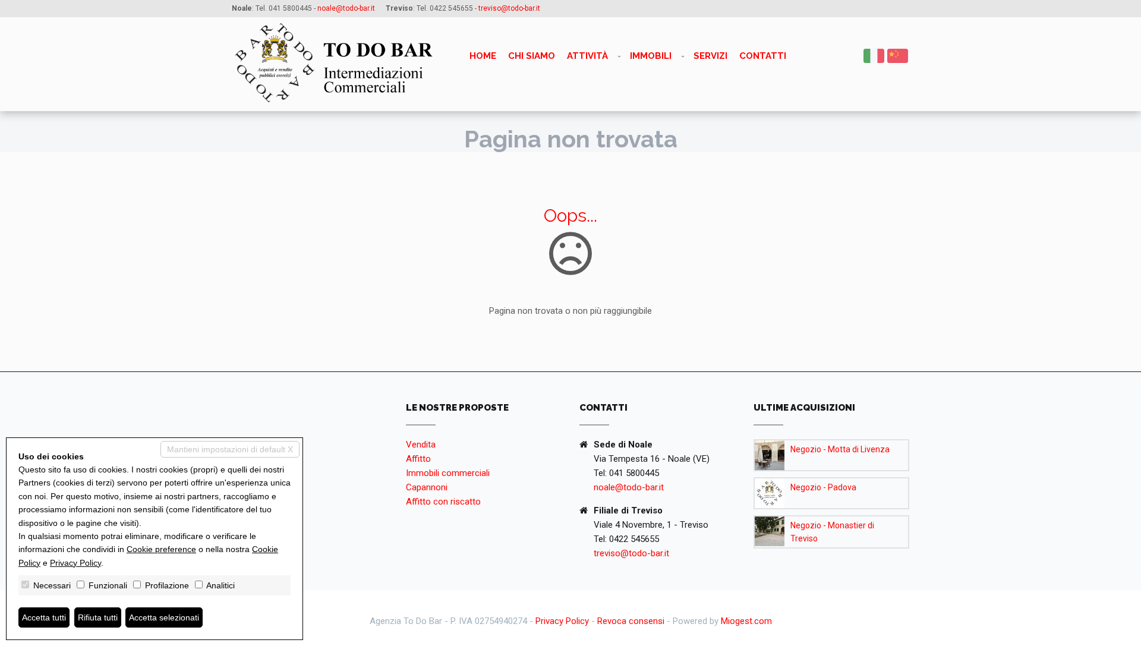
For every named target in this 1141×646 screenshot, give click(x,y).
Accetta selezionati (164, 617)
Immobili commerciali (448, 473)
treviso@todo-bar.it (631, 553)
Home (482, 56)
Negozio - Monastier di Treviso (832, 532)
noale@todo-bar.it (629, 487)
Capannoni (426, 487)
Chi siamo (531, 56)
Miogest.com (746, 621)
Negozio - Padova (823, 487)
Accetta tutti (44, 617)
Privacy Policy (562, 621)
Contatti (762, 56)
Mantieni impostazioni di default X (230, 449)
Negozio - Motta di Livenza (840, 449)
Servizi (710, 56)
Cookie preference (161, 549)
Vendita (421, 444)
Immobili (651, 56)
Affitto (418, 458)
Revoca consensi (630, 621)
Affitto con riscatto (443, 501)
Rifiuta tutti (98, 617)
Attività (587, 56)
